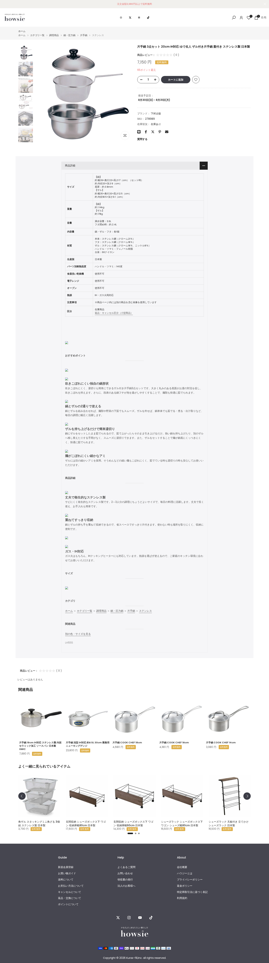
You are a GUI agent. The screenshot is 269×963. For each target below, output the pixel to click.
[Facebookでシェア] (145, 131)
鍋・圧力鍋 (69, 35)
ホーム (21, 31)
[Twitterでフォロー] (118, 917)
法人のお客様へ (126, 886)
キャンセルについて (69, 892)
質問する (142, 139)
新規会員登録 (65, 867)
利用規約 (182, 898)
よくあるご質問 (126, 867)
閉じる (4, 4)
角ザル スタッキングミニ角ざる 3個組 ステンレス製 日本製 (39, 823)
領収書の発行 (125, 879)
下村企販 (156, 113)
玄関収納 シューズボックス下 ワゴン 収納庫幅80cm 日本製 (86, 823)
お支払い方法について (71, 886)
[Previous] (22, 796)
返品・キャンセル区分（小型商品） (114, 313)
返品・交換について (69, 898)
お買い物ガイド (67, 873)
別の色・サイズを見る (78, 634)
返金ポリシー (184, 886)
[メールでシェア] (166, 131)
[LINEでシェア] (139, 131)
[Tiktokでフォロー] (151, 917)
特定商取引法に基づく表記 (192, 892)
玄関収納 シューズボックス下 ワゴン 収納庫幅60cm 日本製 (133, 823)
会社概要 (182, 867)
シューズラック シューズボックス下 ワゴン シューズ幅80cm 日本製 (182, 823)
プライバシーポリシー (190, 879)
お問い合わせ (125, 873)
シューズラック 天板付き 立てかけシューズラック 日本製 (229, 823)
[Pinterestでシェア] (159, 131)
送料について (65, 879)
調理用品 (54, 35)
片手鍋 (83, 35)
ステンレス (145, 611)
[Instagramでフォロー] (129, 917)
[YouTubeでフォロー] (140, 917)
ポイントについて (68, 904)
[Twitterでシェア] (152, 131)
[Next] (247, 796)
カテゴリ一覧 (37, 35)
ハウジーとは (184, 873)
